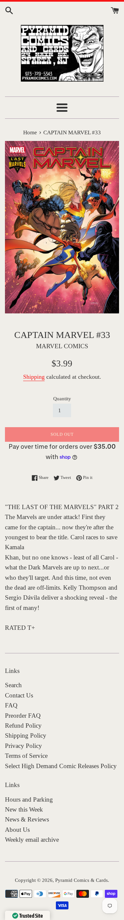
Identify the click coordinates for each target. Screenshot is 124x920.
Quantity (62, 398)
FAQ (11, 705)
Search (13, 685)
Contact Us (19, 695)
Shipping (34, 376)
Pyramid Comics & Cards (81, 880)
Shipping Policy (25, 735)
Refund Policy (23, 725)
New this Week (24, 809)
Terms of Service (26, 755)
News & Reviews (27, 819)
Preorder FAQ (23, 715)
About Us (17, 829)
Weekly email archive (32, 839)
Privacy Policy (23, 745)
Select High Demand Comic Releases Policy (61, 765)
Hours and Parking (29, 799)
